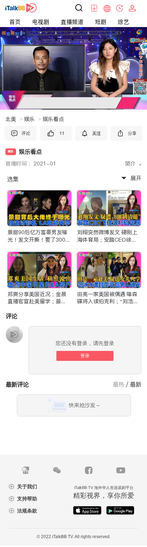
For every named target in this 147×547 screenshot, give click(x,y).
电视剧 (40, 22)
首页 (15, 22)
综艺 (123, 22)
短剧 (100, 22)
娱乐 (32, 119)
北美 (13, 119)
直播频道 (72, 22)
